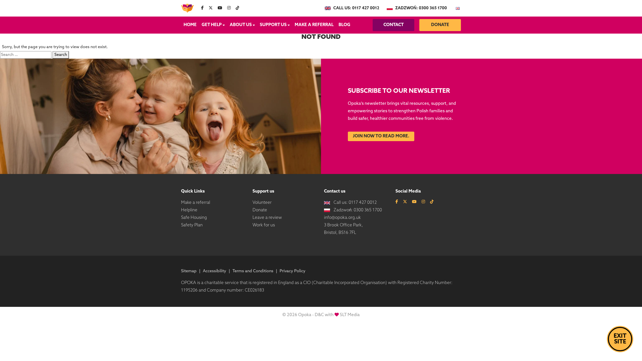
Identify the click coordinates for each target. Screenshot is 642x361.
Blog (344, 25)
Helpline (189, 210)
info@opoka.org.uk (342, 218)
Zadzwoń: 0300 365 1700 (421, 8)
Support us (273, 25)
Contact (393, 25)
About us (241, 25)
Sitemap (189, 271)
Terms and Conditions (252, 271)
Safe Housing (194, 218)
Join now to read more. (381, 136)
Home (190, 25)
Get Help (212, 25)
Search (60, 55)
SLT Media (350, 315)
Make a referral (314, 25)
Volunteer (262, 203)
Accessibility (214, 271)
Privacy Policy (292, 271)
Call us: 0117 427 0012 (356, 8)
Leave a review (267, 218)
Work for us (264, 225)
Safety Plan (192, 225)
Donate (440, 25)
